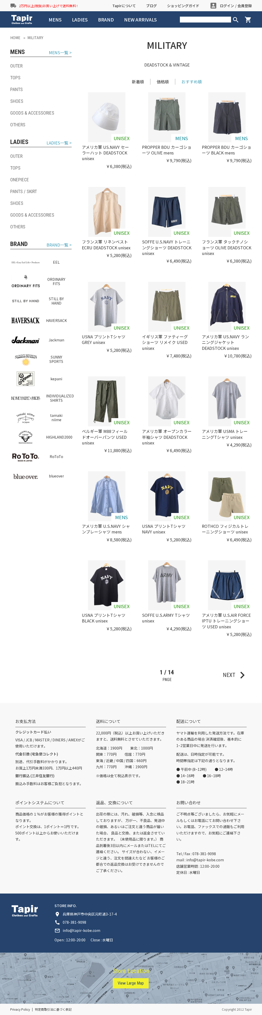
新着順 (138, 82)
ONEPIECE (19, 179)
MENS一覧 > (60, 52)
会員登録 (244, 5)
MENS (55, 19)
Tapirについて (124, 5)
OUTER (16, 66)
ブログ (151, 5)
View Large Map (131, 983)
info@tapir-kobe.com (205, 859)
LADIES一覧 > (59, 143)
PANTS (16, 89)
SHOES (16, 101)
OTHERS (17, 124)
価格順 (163, 82)
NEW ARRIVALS (140, 19)
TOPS (15, 77)
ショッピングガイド (183, 5)
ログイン (227, 5)
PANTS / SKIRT (23, 191)
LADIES (80, 19)
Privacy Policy (20, 1009)
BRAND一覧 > (59, 245)
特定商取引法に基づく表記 (53, 1009)
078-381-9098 (204, 853)
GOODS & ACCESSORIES (32, 113)
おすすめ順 (191, 82)
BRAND (106, 19)
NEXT (236, 675)
